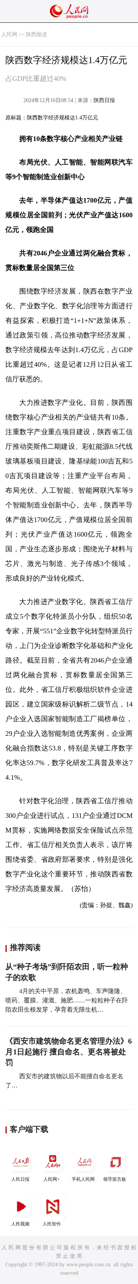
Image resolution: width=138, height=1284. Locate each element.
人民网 (9, 34)
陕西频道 (36, 34)
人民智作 (52, 1224)
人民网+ (51, 1179)
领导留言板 (114, 1179)
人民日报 (20, 1179)
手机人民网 (83, 1179)
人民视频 (20, 1224)
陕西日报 (104, 100)
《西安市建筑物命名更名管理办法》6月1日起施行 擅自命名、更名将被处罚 (68, 1052)
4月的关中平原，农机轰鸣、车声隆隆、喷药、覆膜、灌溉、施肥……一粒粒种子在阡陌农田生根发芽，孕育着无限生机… (66, 1000)
